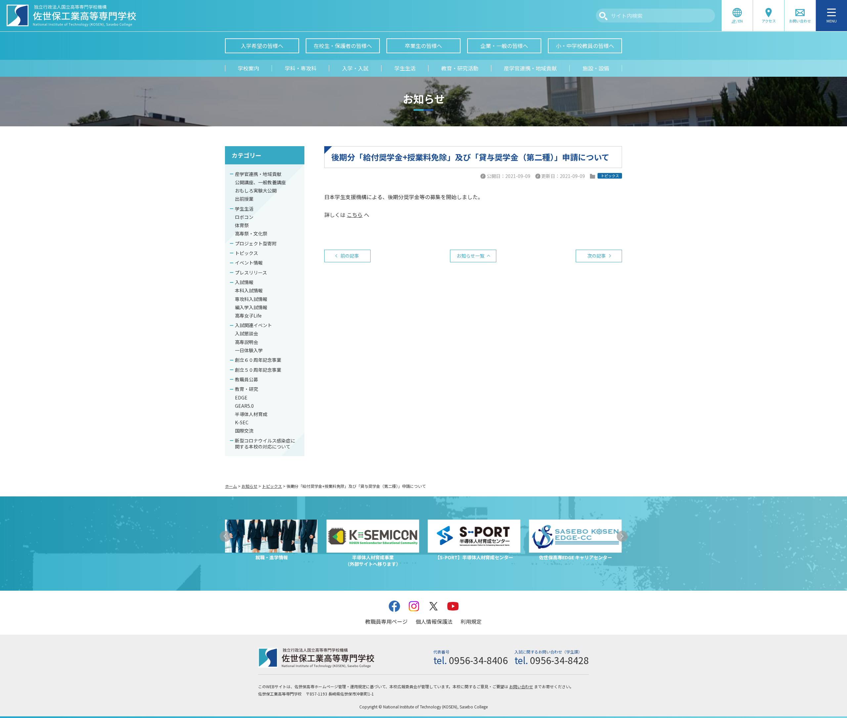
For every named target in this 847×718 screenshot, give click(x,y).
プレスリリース (251, 272)
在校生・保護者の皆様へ (343, 46)
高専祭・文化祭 (251, 233)
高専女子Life (248, 315)
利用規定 (471, 621)
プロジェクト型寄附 (256, 243)
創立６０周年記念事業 (258, 360)
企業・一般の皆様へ (504, 46)
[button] (225, 536)
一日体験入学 (249, 350)
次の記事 (596, 255)
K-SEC (241, 422)
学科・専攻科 (301, 68)
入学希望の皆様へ (262, 46)
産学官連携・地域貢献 (530, 68)
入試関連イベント (253, 325)
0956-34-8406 (478, 660)
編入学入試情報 (251, 307)
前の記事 (349, 255)
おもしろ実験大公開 (256, 190)
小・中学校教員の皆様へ (585, 46)
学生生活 (405, 68)
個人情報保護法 (434, 621)
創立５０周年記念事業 (258, 369)
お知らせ (249, 486)
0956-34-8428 (559, 660)
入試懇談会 (246, 333)
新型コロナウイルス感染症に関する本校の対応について (265, 443)
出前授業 (244, 198)
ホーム (231, 486)
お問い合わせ (521, 686)
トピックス (246, 253)
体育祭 (242, 225)
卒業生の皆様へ (423, 46)
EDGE (241, 397)
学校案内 (248, 68)
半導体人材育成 (251, 414)
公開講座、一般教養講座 (260, 182)
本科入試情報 (249, 290)
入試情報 (244, 282)
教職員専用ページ (386, 621)
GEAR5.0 (244, 405)
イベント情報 (249, 262)
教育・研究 (246, 389)
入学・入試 (355, 68)
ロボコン (244, 217)
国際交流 (244, 430)
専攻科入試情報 (251, 299)
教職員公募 (246, 379)
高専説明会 (246, 342)
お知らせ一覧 (470, 255)
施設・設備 (596, 68)
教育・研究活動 (459, 68)
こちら (355, 215)
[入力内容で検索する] (603, 16)
